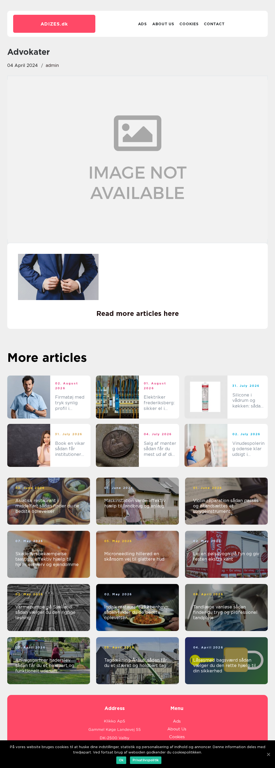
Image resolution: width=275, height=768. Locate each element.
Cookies (188, 24)
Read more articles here (137, 313)
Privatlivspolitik (146, 760)
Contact (214, 24)
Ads (142, 24)
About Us (163, 24)
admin (52, 65)
